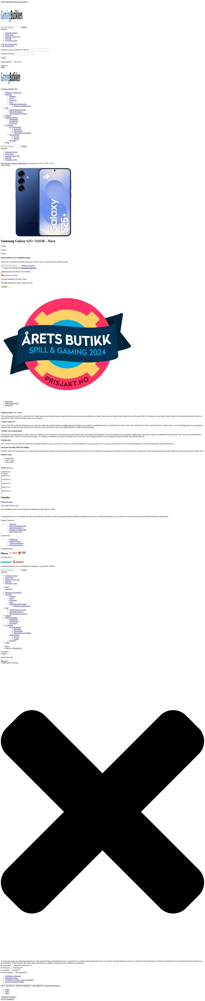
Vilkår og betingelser (16, 543)
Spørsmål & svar (15, 541)
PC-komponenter (15, 127)
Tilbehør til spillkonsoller (22, 106)
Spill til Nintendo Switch (17, 110)
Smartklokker (13, 121)
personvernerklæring (28, 268)
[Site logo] (11, 25)
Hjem (3, 163)
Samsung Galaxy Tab (12, 37)
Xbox (11, 102)
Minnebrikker (18, 131)
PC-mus (16, 137)
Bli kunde (10, 46)
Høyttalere (12, 141)
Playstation (13, 100)
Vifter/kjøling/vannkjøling (22, 133)
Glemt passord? (6, 62)
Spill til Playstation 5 (16, 112)
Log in (3, 58)
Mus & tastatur (14, 135)
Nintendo (8, 39)
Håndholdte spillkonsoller (18, 104)
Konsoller (12, 524)
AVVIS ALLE (10, 985)
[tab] (9, 401)
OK (3, 985)
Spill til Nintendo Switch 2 (18, 114)
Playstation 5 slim (11, 40)
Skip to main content (20, 2)
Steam (11, 98)
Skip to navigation (7, 2)
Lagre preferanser (37, 985)
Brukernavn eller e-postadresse (14, 50)
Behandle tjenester (11, 978)
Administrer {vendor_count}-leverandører (19, 980)
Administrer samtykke (8, 997)
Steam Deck (9, 35)
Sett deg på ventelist (27, 265)
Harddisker (17, 129)
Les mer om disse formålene (14, 982)
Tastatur (16, 139)
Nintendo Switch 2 (11, 33)
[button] (102, 812)
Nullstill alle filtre (6, 502)
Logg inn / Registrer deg (13, 648)
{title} (7, 989)
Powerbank (13, 123)
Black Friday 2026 (15, 532)
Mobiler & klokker (11, 163)
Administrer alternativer (13, 976)
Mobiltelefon (13, 119)
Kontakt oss (13, 539)
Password (7, 54)
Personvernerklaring (16, 545)
